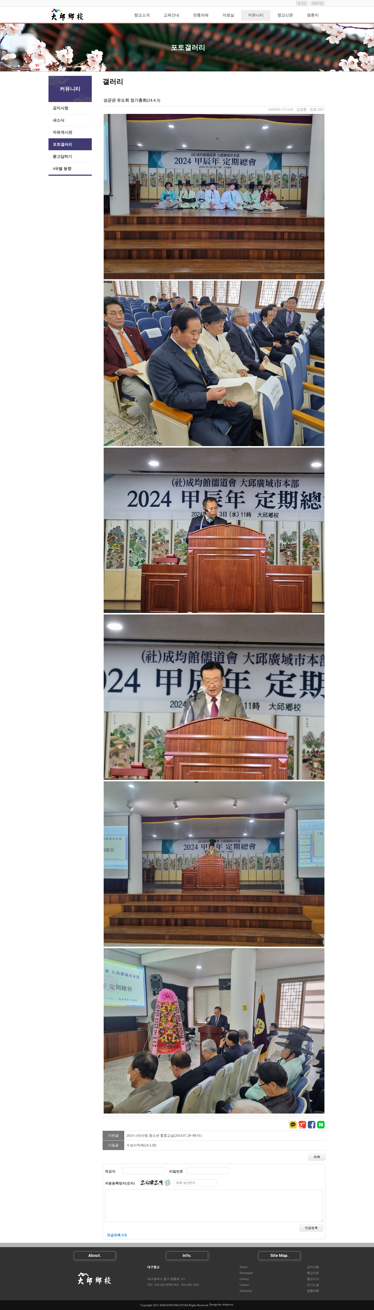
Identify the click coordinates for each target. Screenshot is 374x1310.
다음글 (113, 1145)
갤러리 (113, 81)
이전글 (113, 1135)
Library (244, 1279)
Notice (244, 1267)
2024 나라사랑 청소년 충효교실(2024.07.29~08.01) (164, 1135)
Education (246, 1290)
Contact (244, 1284)
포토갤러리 (188, 47)
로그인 (302, 3)
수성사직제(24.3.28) (141, 1145)
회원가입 (317, 3)
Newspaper (246, 1273)
